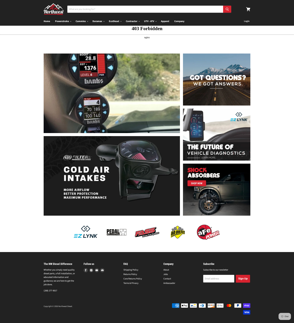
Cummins (81, 21)
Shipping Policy (130, 269)
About (166, 269)
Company (179, 21)
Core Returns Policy (132, 278)
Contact (167, 278)
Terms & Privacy (130, 283)
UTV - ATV (149, 21)
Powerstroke (62, 21)
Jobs (165, 274)
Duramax (97, 21)
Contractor (132, 21)
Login (247, 21)
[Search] (227, 9)
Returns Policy (130, 274)
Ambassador (169, 283)
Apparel (165, 21)
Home (47, 21)
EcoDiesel (114, 21)
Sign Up (243, 278)
